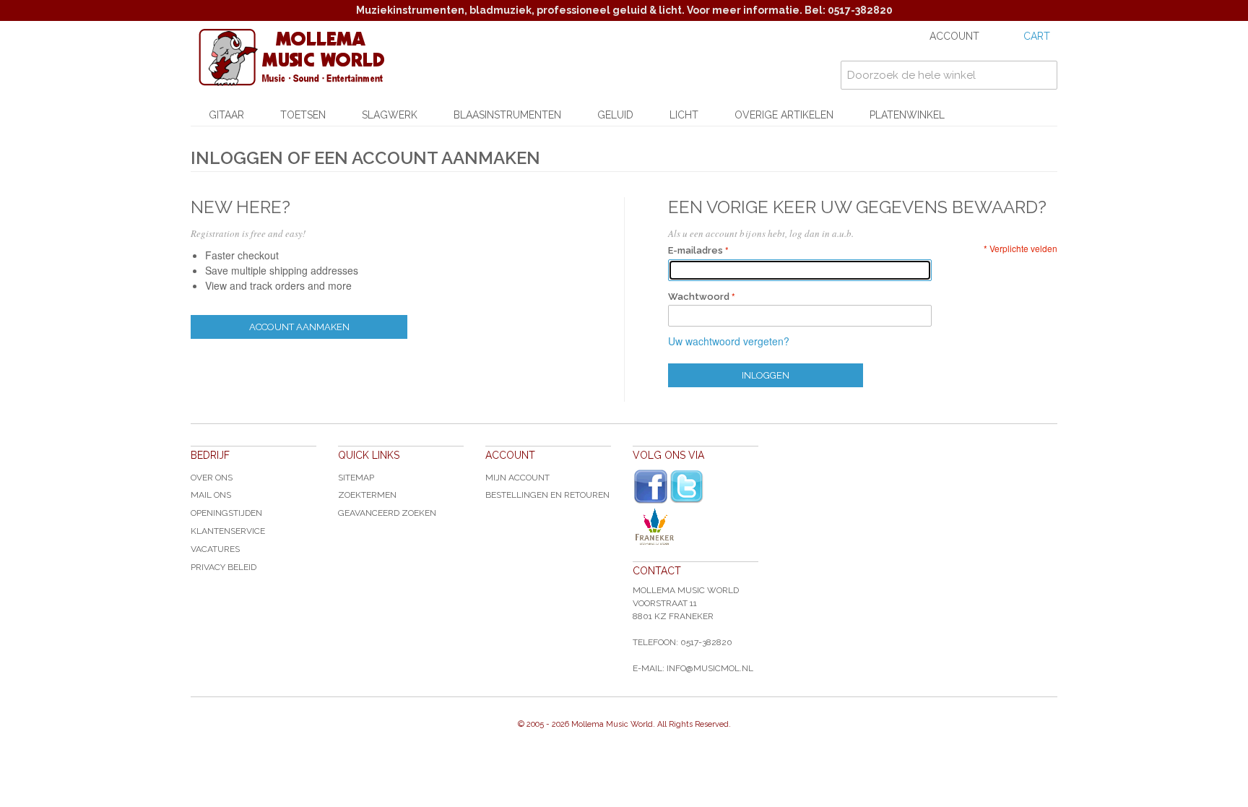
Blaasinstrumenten (507, 115)
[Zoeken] (1042, 75)
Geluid (615, 115)
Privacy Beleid (223, 567)
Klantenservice (228, 531)
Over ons (212, 477)
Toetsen (303, 115)
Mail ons (211, 495)
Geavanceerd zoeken (387, 513)
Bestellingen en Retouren (547, 495)
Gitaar (226, 115)
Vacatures (215, 549)
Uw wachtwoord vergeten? (728, 341)
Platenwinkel (907, 115)
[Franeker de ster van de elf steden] (695, 526)
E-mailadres (695, 250)
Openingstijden (226, 513)
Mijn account (517, 477)
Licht (684, 115)
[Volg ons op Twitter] (687, 486)
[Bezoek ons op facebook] (651, 487)
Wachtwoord (698, 296)
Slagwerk (389, 115)
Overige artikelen (783, 115)
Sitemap (356, 477)
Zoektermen (367, 495)
